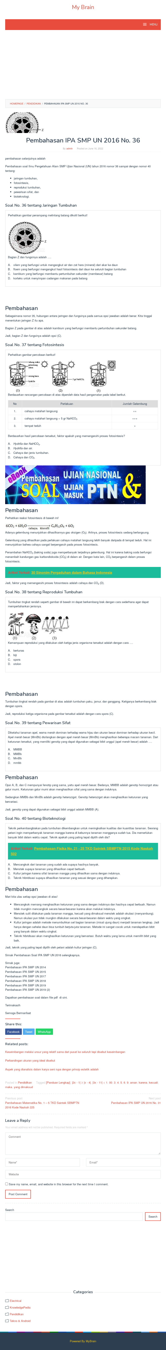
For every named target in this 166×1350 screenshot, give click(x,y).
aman (133, 1082)
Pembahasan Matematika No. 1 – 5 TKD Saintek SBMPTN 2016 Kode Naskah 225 (42, 1102)
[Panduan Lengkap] (58, 1082)
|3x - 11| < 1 (100, 1082)
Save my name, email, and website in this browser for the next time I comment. (59, 1184)
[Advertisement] (83, 66)
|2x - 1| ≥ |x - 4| (81, 1082)
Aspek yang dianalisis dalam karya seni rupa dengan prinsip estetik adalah (52, 1069)
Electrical (15, 1301)
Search (9, 1210)
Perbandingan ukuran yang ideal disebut (30, 1060)
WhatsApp (44, 1032)
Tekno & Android (20, 1321)
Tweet (28, 1032)
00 (110, 1082)
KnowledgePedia (20, 1307)
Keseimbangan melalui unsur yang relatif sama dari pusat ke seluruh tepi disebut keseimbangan (65, 1052)
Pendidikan (25, 1082)
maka (8, 1087)
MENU (153, 25)
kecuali (153, 1082)
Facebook (13, 1032)
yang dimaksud (23, 1087)
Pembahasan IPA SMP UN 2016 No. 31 (136, 1100)
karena (143, 1082)
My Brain (83, 7)
